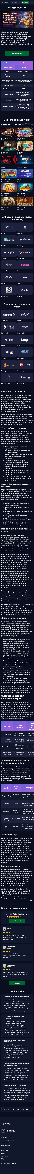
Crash (19, 124)
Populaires (4, 124)
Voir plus (17, 983)
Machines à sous (27, 124)
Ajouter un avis (17, 921)
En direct (12, 124)
